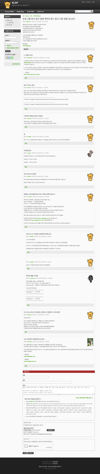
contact (88, 2)
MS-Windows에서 (30, 174)
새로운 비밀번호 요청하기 (13, 48)
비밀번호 (7, 40)
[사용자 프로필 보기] (91, 28)
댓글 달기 (26, 49)
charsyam (32, 278)
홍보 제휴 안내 (16, 64)
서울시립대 (55, 461)
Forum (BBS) (9, 11)
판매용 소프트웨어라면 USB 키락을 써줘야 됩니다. (39, 194)
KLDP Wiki (30, 11)
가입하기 (9, 45)
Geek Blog (20, 11)
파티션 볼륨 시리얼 (32, 276)
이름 (24, 375)
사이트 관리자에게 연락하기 (54, 466)
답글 (26, 78)
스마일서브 (55, 463)
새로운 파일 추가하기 (28, 428)
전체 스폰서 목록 (43, 466)
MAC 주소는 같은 (29, 85)
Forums (27, 16)
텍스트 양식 (28, 399)
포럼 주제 (11, 22)
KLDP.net (40, 11)
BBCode (32, 401)
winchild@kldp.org (29, 356)
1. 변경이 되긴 (28, 55)
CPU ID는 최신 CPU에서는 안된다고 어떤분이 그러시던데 (42, 312)
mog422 (29, 136)
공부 (31, 16)
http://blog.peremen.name (32, 74)
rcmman (29, 196)
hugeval (28, 21)
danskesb (29, 57)
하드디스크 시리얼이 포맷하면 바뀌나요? (38, 234)
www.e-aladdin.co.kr (44, 218)
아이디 (7, 35)
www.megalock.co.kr (37, 220)
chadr (28, 87)
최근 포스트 (9, 25)
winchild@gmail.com (30, 361)
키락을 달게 (27, 150)
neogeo (29, 153)
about (83, 2)
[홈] (7, 5)
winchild (29, 341)
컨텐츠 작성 (9, 20)
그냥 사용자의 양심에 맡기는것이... (35, 339)
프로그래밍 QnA (37, 16)
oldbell (29, 176)
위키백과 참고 (27, 62)
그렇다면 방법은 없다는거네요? (33, 116)
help (93, 2)
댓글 (24, 385)
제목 (24, 380)
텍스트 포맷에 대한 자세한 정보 (83, 398)
